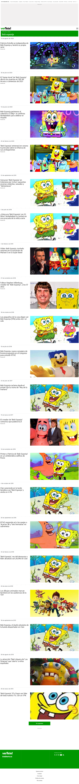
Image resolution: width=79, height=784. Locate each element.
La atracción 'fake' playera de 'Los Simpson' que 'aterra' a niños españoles (14, 661)
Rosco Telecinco (25, 1)
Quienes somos (39, 771)
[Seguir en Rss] (63, 755)
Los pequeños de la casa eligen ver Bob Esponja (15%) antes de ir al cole (14, 319)
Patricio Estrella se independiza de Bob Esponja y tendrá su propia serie (14, 45)
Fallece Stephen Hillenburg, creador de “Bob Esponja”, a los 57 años (14, 284)
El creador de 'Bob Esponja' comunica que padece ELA (11, 420)
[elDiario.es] (7, 756)
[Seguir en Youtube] (61, 755)
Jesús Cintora (31, 1)
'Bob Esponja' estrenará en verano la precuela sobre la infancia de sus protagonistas (14, 148)
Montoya (65, 1)
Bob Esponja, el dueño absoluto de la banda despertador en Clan (14, 626)
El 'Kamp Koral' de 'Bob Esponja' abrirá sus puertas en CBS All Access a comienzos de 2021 (13, 79)
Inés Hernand (75, 1)
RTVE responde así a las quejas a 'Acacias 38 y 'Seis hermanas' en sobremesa (13, 524)
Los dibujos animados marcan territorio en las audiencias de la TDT (13, 593)
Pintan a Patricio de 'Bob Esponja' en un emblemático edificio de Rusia (14, 456)
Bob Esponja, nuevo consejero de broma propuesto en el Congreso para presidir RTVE (13, 353)
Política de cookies (39, 778)
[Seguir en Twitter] (55, 755)
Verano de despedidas (14, 1)
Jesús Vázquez (49, 1)
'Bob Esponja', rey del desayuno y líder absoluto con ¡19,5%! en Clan (14, 557)
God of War (70, 1)
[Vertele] (7, 753)
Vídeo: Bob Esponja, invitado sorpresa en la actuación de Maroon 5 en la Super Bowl (12, 250)
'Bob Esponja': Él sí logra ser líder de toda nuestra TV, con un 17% (13, 694)
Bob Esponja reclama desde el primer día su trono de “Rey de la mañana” (13, 387)
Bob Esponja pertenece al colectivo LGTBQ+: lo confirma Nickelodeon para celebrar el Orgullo (12, 114)
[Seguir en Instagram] (58, 755)
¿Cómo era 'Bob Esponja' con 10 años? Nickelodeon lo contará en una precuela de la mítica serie (13, 216)
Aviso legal (39, 776)
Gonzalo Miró (61, 1)
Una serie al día (55, 1)
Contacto (39, 773)
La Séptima (20, 1)
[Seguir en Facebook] (56, 755)
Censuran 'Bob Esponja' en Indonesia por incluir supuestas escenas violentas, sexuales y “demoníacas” (13, 183)
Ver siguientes (39, 723)
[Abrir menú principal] (77, 28)
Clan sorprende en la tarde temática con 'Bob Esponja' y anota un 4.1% (12, 490)
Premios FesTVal (44, 1)
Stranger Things (37, 1)
